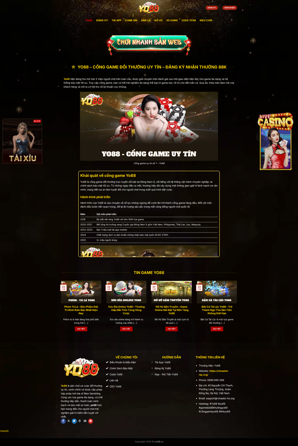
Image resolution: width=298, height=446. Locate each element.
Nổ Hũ (158, 20)
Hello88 (4, 430)
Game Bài (131, 20)
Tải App (116, 20)
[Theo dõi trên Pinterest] (90, 421)
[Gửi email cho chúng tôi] (85, 421)
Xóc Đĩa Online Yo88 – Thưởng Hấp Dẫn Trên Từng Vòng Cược (126, 310)
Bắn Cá (146, 20)
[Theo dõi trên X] (68, 421)
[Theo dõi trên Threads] (79, 421)
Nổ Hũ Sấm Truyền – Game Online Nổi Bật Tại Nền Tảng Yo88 (171, 310)
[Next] (237, 309)
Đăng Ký (102, 20)
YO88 (89, 20)
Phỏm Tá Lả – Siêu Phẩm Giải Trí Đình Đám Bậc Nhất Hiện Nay (81, 310)
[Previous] (60, 309)
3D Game (172, 20)
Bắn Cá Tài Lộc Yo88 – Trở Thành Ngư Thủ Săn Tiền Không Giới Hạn (217, 310)
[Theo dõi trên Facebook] (63, 421)
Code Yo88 (189, 20)
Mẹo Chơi (206, 20)
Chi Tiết (81, 329)
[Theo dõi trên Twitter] (74, 421)
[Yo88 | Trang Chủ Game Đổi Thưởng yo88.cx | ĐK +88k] (149, 8)
